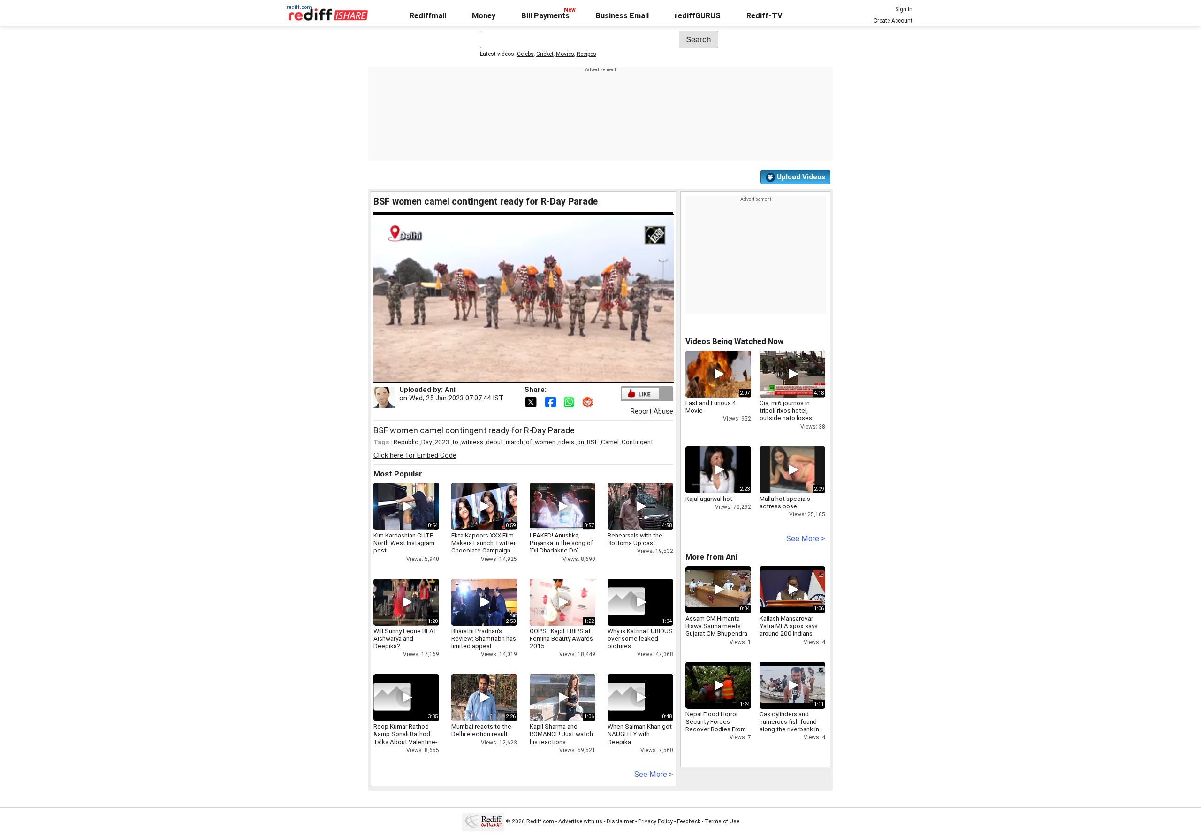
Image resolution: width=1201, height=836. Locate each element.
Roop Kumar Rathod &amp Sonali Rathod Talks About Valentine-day (405, 737)
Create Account (893, 20)
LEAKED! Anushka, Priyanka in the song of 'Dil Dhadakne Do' (561, 542)
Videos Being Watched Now (734, 341)
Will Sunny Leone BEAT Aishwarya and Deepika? (405, 638)
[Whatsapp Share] (571, 401)
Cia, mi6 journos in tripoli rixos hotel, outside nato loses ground (786, 414)
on (580, 441)
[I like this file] (640, 393)
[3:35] (392, 698)
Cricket (545, 54)
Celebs (525, 54)
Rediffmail (428, 15)
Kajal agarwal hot (708, 498)
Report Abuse (652, 411)
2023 (441, 441)
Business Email (622, 15)
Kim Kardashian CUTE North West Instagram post (403, 542)
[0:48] (626, 698)
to (455, 441)
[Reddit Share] (589, 401)
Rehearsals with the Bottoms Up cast (635, 538)
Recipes (586, 54)
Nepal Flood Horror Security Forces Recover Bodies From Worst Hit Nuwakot (715, 725)
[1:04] (626, 602)
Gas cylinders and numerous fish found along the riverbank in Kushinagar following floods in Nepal (789, 729)
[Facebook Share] (551, 401)
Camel (610, 441)
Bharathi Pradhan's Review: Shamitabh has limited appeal (483, 638)
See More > (653, 774)
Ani (450, 389)
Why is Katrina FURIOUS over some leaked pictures (640, 638)
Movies (565, 54)
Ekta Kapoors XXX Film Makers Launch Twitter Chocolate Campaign (483, 542)
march (514, 441)
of (529, 441)
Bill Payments (545, 15)
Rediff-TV (764, 15)
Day (426, 441)
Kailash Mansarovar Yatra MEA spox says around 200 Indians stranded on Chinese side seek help (789, 633)
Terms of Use (722, 821)
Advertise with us (580, 821)
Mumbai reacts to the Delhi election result (481, 729)
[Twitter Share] (531, 401)
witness (472, 441)
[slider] (513, 376)
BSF (592, 441)
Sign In (903, 9)
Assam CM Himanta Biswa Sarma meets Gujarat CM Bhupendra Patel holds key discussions (716, 633)
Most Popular (397, 473)
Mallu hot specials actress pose (785, 502)
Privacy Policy (655, 821)
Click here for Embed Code (414, 455)
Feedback (688, 821)
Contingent (637, 441)
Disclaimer (620, 821)
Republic (406, 441)
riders (566, 441)
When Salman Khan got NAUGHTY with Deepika (640, 733)
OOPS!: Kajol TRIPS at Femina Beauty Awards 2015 (561, 638)
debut (494, 441)
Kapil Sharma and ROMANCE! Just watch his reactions (561, 733)
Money (483, 15)
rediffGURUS (698, 15)
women (545, 441)
